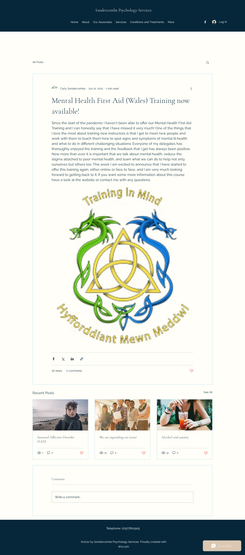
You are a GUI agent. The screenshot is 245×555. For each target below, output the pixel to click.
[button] (207, 62)
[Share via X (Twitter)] (63, 359)
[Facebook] (205, 22)
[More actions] (191, 88)
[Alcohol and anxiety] (184, 414)
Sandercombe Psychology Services (123, 10)
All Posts (38, 62)
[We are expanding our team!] (122, 414)
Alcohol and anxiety (175, 437)
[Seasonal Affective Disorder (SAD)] (60, 414)
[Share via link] (81, 359)
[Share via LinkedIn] (72, 359)
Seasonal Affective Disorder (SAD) (55, 439)
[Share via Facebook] (53, 359)
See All (208, 392)
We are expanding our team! (118, 437)
